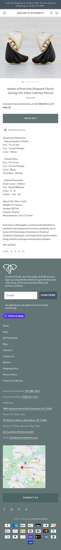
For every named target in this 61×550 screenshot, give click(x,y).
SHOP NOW (45, 289)
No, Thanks (46, 293)
